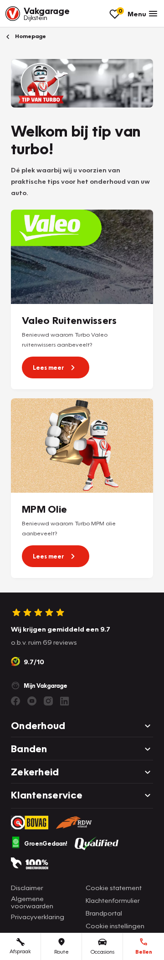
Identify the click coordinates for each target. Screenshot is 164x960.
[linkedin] (64, 700)
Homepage (30, 36)
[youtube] (31, 700)
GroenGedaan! (45, 843)
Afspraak (20, 951)
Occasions (102, 951)
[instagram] (48, 700)
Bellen (143, 951)
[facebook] (15, 700)
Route (61, 951)
